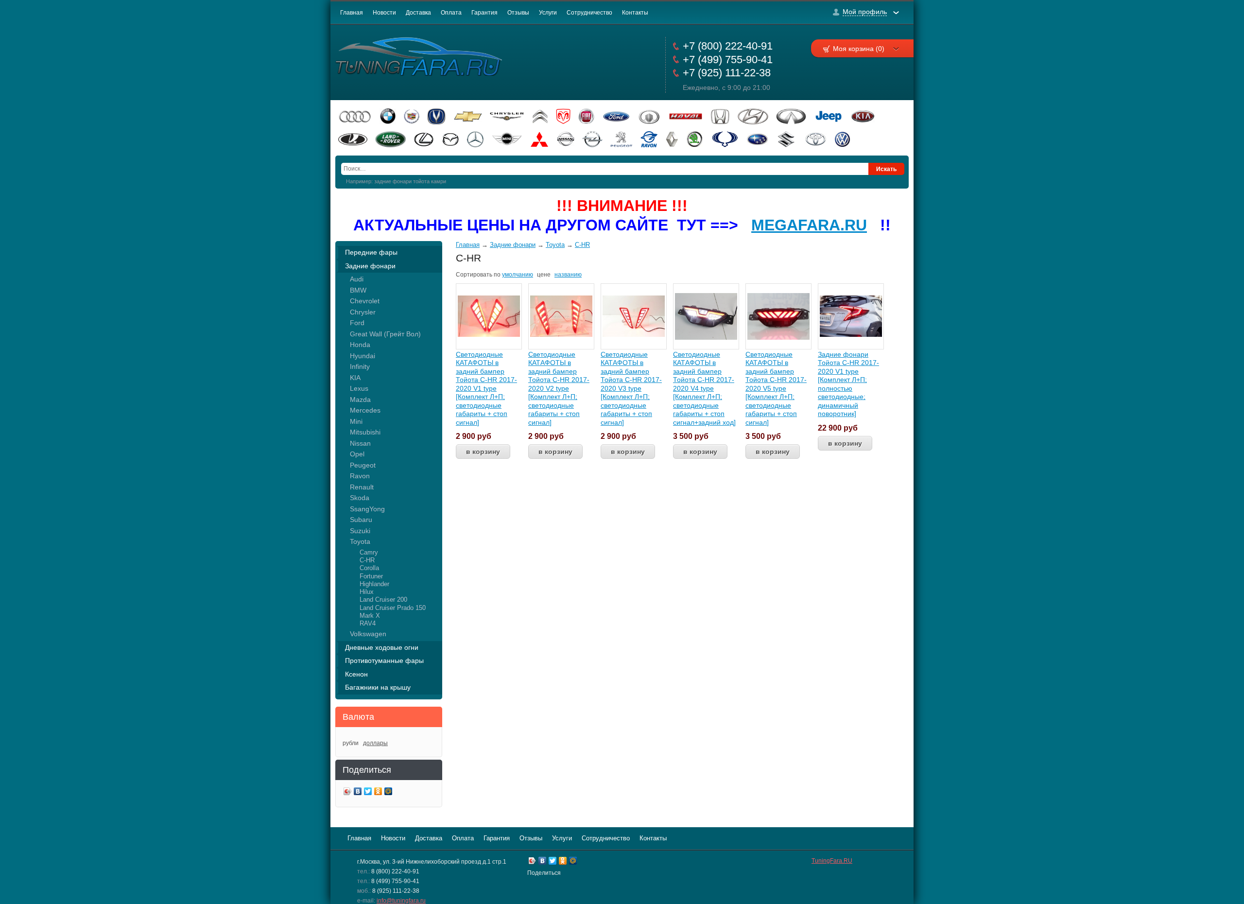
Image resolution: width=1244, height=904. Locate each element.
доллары (375, 743)
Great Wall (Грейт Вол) (385, 334)
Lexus (359, 388)
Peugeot (363, 465)
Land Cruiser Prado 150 (393, 607)
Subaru (361, 519)
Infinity (360, 366)
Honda (360, 344)
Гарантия (484, 12)
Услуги (548, 12)
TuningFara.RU (832, 860)
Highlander (374, 584)
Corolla (369, 568)
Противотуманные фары (384, 660)
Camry (369, 552)
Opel (357, 454)
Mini (356, 421)
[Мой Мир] (388, 792)
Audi (356, 279)
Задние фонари (370, 266)
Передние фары (371, 252)
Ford (357, 323)
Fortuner (371, 576)
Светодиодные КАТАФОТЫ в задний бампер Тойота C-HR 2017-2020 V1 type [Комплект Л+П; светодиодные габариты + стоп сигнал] (486, 388)
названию (568, 274)
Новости (384, 12)
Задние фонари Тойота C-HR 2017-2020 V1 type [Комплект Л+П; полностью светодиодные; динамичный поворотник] (848, 384)
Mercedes (365, 410)
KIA (355, 378)
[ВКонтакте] (358, 792)
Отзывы (518, 12)
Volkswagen (368, 634)
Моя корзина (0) (858, 48)
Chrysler (363, 312)
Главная (351, 12)
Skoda (359, 498)
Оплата (451, 12)
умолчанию (517, 274)
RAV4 (368, 623)
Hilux (367, 591)
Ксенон (356, 674)
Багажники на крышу (378, 687)
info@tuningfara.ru (401, 900)
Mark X (370, 615)
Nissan (360, 443)
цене (544, 274)
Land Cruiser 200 (383, 599)
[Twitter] (368, 792)
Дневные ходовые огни (381, 647)
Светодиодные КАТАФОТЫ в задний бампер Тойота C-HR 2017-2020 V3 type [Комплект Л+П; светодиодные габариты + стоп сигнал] (631, 388)
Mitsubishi (365, 432)
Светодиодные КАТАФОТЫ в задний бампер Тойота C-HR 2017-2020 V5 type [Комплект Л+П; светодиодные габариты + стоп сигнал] (776, 388)
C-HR (367, 560)
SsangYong (367, 509)
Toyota (360, 541)
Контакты (635, 12)
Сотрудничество (589, 12)
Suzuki (360, 531)
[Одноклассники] (378, 792)
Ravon (360, 476)
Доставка (418, 12)
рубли (351, 743)
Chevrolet (365, 301)
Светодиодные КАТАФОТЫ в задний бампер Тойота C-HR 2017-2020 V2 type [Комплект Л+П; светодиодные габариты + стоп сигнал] (558, 388)
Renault (362, 487)
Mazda (360, 399)
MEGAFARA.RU (809, 225)
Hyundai (362, 356)
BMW (358, 290)
